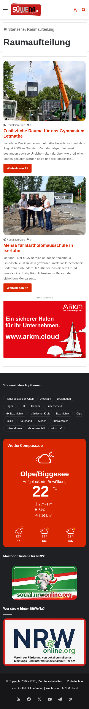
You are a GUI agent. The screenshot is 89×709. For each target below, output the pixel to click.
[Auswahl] (5, 11)
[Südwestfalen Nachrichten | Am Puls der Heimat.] (26, 9)
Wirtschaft (56, 428)
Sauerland (26, 421)
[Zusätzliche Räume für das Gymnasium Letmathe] (44, 91)
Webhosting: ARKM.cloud (62, 688)
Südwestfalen (60, 421)
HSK (22, 406)
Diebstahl (45, 398)
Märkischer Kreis (40, 413)
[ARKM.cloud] (44, 329)
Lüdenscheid (54, 406)
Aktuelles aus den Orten (20, 398)
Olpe (79, 413)
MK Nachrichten (15, 413)
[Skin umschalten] (76, 11)
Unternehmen (14, 428)
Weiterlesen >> (17, 168)
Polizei (10, 421)
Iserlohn (36, 406)
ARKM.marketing (44, 297)
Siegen (42, 421)
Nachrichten (63, 413)
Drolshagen (64, 398)
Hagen (10, 406)
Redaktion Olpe (16, 125)
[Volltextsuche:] (83, 11)
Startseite (16, 29)
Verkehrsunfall (36, 428)
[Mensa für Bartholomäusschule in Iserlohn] (44, 205)
